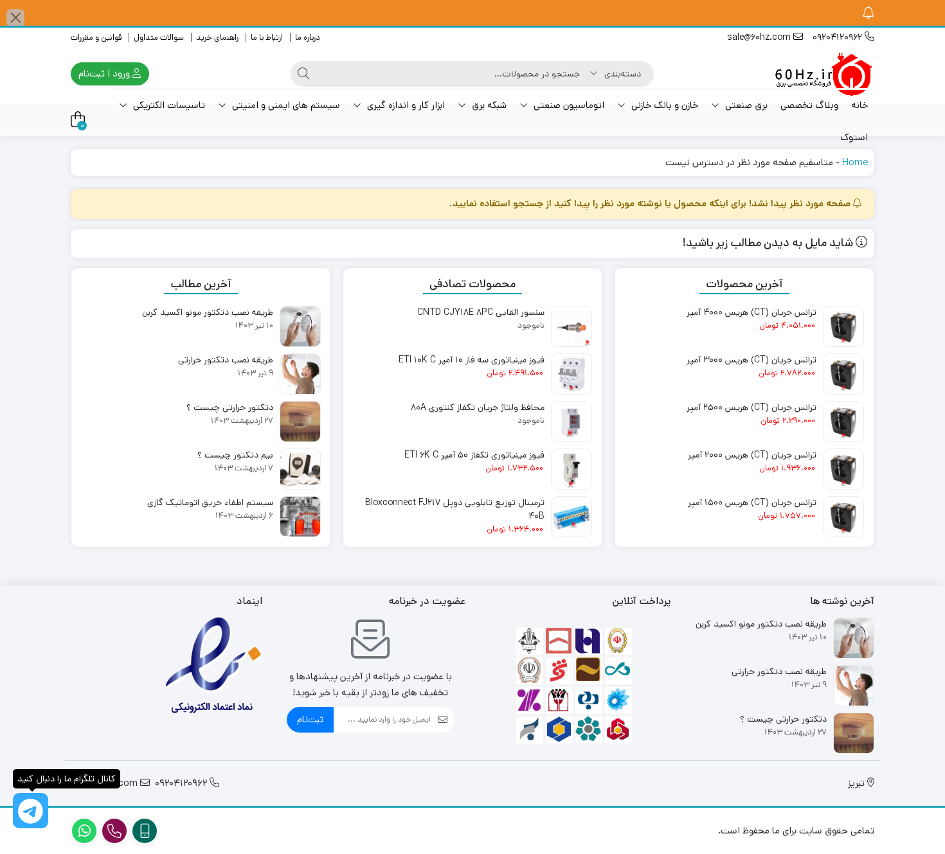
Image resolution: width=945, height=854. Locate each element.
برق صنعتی (745, 105)
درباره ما (307, 37)
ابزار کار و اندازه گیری (404, 105)
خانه (859, 105)
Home (855, 162)
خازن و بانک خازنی (663, 105)
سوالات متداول (159, 37)
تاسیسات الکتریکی (167, 105)
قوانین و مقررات (96, 37)
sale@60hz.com (760, 37)
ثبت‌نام (310, 719)
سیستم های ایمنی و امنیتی (285, 105)
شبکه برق (488, 105)
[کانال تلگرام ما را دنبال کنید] (30, 810)
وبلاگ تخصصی (809, 105)
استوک (854, 137)
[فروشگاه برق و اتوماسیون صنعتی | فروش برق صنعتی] (822, 74)
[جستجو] (303, 74)
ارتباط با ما (267, 37)
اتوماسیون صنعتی (567, 105)
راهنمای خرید (217, 37)
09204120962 (839, 37)
